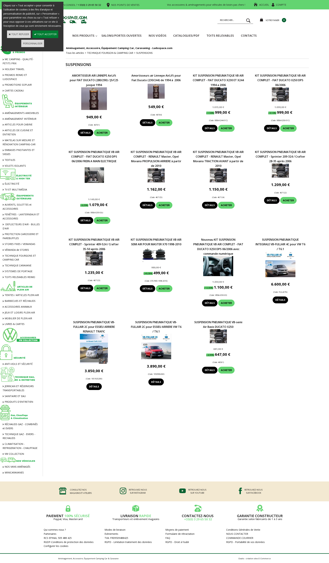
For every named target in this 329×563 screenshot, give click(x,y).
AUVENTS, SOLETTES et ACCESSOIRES (17, 206)
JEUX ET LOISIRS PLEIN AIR (20, 312)
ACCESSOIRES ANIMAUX (18, 306)
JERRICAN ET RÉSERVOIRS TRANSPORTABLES (18, 388)
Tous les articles (75, 52)
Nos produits (83, 36)
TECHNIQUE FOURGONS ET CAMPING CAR (19, 257)
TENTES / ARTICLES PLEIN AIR (22, 295)
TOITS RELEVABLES (220, 36)
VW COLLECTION (14, 453)
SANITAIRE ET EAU (15, 396)
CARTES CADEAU (14, 90)
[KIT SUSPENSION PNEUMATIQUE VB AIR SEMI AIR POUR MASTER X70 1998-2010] (156, 261)
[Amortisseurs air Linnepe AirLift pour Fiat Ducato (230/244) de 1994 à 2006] (156, 99)
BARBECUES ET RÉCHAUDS (20, 300)
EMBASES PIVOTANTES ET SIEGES (19, 152)
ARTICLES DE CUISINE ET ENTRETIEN (18, 132)
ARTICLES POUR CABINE (18, 124)
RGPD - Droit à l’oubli (177, 542)
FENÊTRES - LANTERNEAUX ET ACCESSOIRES (21, 216)
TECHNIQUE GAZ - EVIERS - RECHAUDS (19, 436)
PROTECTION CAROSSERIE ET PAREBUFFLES (21, 236)
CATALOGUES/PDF (186, 36)
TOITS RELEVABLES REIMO (20, 277)
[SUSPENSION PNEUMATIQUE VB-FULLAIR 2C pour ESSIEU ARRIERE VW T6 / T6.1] (156, 358)
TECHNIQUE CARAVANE (18, 265)
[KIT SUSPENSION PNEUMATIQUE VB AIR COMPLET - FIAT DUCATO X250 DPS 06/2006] (280, 100)
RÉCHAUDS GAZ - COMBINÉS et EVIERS (20, 426)
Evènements (111, 533)
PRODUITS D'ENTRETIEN (19, 401)
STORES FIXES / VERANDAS (20, 244)
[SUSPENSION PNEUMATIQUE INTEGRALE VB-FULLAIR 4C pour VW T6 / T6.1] (280, 276)
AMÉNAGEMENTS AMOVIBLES (22, 113)
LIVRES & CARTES (15, 324)
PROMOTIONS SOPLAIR (18, 84)
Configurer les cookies (56, 546)
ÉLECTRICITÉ (12, 183)
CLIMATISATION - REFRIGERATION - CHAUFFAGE (20, 446)
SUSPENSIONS (144, 52)
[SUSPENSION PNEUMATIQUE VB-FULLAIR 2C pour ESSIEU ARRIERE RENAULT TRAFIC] (94, 362)
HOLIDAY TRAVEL (15, 69)
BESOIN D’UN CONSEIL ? (75, 5)
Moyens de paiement (177, 529)
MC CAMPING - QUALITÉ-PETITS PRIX (18, 61)
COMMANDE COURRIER (239, 538)
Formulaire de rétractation (179, 533)
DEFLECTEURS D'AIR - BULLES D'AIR (21, 226)
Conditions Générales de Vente (243, 529)
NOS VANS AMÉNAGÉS (17, 466)
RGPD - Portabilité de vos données (245, 542)
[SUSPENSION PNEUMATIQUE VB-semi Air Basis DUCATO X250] (218, 342)
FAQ (167, 538)
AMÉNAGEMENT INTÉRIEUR (20, 118)
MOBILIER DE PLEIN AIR (18, 318)
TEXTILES (10, 160)
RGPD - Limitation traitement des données (128, 542)
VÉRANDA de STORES (17, 249)
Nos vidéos (157, 36)
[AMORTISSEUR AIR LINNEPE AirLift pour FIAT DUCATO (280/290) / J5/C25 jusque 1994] (94, 109)
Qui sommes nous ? (55, 529)
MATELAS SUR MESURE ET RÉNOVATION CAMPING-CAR (19, 142)
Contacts (249, 36)
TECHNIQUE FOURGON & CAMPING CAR (110, 52)
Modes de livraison (115, 529)
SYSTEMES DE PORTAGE (18, 271)
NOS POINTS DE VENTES (125, 5)
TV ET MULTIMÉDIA (16, 189)
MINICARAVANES (14, 472)
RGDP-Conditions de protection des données (69, 542)
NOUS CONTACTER (237, 533)
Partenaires (50, 533)
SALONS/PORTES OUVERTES (121, 36)
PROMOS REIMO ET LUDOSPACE (15, 77)
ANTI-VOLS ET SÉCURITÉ (19, 364)
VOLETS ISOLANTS (15, 165)
